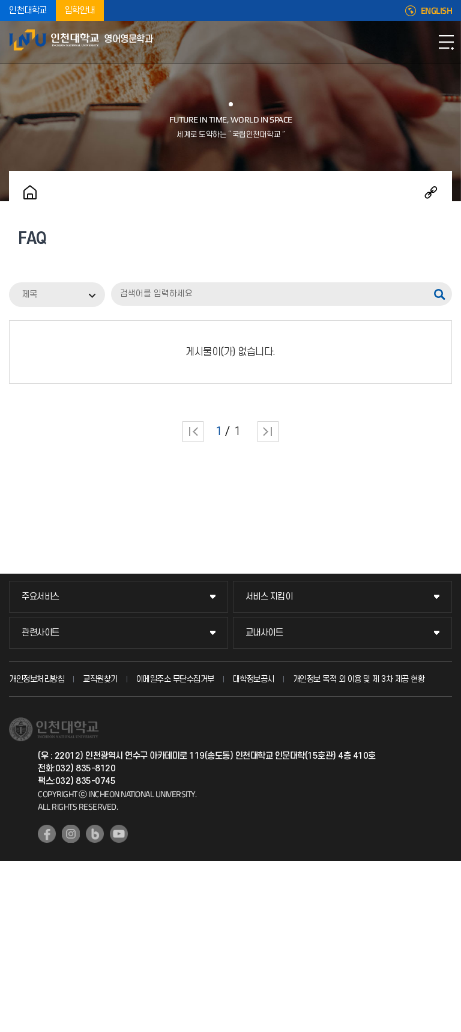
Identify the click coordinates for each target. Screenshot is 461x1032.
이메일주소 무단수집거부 (175, 679)
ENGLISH (437, 10)
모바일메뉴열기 (446, 42)
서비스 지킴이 (269, 597)
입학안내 (80, 10)
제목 (29, 295)
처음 (192, 431)
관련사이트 (40, 633)
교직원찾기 (100, 679)
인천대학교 (28, 10)
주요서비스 (40, 597)
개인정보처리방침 (36, 679)
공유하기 (431, 192)
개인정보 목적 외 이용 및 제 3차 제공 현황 (359, 679)
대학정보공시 (253, 679)
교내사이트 (264, 633)
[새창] (47, 834)
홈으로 (30, 192)
